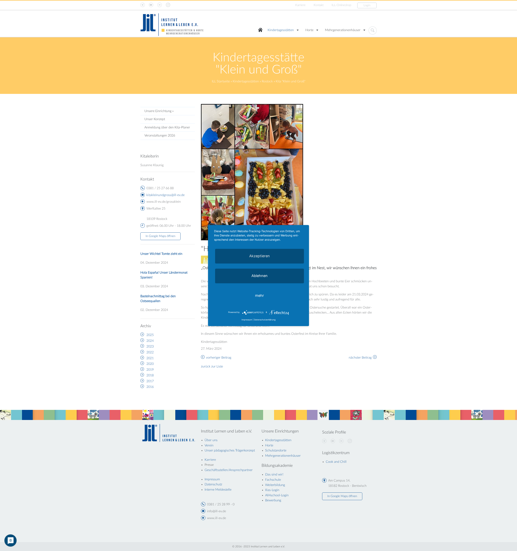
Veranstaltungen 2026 (159, 135)
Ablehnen (259, 276)
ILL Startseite (221, 81)
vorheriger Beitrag (218, 357)
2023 (150, 346)
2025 (150, 335)
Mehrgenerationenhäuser (342, 30)
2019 (150, 369)
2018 (150, 375)
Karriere (300, 5)
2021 (150, 358)
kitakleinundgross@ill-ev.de (165, 195)
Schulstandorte (275, 450)
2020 (150, 363)
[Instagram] (350, 441)
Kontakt (319, 5)
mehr (259, 295)
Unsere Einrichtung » (158, 111)
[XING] (324, 441)
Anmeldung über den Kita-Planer (167, 127)
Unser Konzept (154, 119)
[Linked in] (341, 441)
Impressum (247, 319)
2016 (150, 386)
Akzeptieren (259, 256)
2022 (150, 352)
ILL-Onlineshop (341, 5)
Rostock (267, 81)
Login (367, 5)
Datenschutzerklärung (264, 319)
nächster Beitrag (360, 357)
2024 (150, 340)
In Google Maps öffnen (160, 236)
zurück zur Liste (212, 366)
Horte (309, 30)
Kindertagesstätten (281, 30)
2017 (150, 381)
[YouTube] (333, 441)
